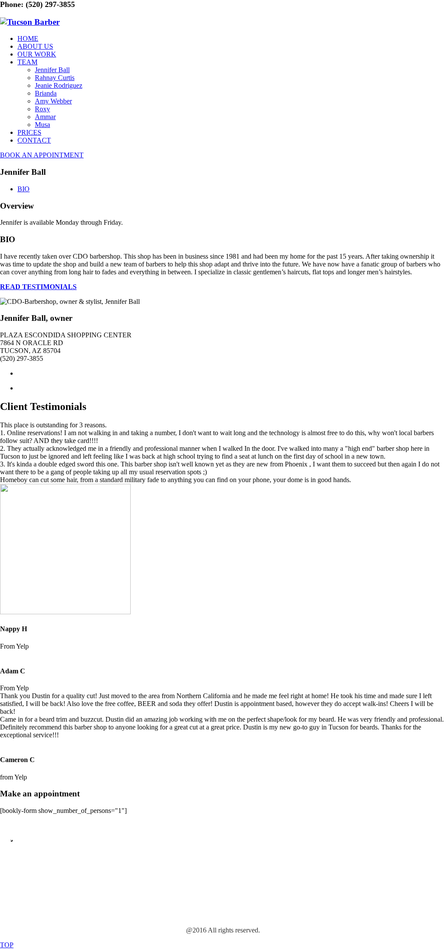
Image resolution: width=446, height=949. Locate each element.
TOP (7, 945)
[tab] (23, 189)
